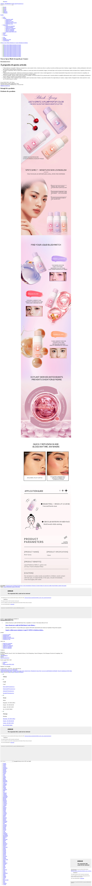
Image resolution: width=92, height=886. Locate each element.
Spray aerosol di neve (26, 670)
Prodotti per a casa (9, 23)
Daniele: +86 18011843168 (8, 720)
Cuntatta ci (5, 35)
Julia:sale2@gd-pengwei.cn (8, 691)
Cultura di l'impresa (9, 27)
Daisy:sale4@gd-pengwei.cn (8, 686)
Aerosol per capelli (9, 19)
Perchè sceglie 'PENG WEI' (8, 664)
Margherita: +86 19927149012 (9, 718)
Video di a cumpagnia (10, 29)
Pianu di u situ (9, 669)
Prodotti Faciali (9, 20)
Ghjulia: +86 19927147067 (8, 723)
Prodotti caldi (3, 669)
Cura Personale (6, 40)
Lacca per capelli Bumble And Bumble (49, 670)
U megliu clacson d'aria (17, 670)
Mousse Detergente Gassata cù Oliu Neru (11, 586)
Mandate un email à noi (5, 85)
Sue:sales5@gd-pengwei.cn (8, 693)
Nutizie (4, 32)
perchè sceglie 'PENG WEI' (11, 31)
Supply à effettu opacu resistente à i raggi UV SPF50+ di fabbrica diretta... (25, 630)
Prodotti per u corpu (9, 21)
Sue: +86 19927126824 (7, 725)
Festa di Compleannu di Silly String (65, 670)
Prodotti (4, 18)
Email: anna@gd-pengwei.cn (17, 3)
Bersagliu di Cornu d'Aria (36, 670)
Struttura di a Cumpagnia (10, 28)
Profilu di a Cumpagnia (10, 26)
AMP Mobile (14, 669)
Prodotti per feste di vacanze (11, 22)
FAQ (4, 34)
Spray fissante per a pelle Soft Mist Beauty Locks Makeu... (20, 625)
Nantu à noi (5, 24)
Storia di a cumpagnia (10, 30)
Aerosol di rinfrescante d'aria (6, 670)
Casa (4, 17)
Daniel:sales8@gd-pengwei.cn (9, 688)
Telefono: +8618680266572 (6, 3)
